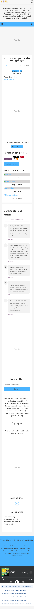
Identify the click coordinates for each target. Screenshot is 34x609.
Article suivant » (24, 142)
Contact (29, 548)
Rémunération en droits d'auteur (24, 550)
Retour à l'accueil (17, 147)
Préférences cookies (17, 555)
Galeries (8, 66)
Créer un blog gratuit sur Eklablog (9, 548)
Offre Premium (7, 553)
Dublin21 (20, 413)
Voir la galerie (9, 79)
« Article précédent (11, 142)
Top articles (22, 548)
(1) (9, 517)
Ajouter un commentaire (17, 219)
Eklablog (30, 540)
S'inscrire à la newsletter (12, 164)
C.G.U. (12, 550)
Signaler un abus (5, 550)
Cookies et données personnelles (21, 553)
